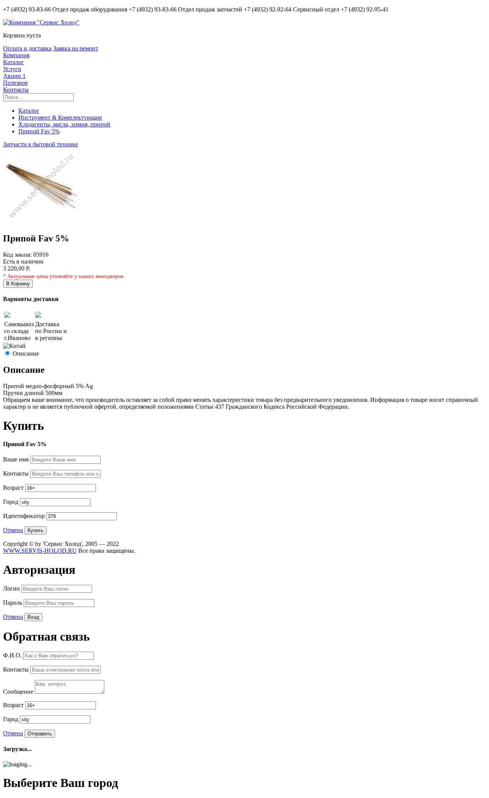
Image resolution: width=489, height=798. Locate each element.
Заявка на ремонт (75, 48)
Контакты (16, 89)
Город (11, 502)
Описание (26, 353)
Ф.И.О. (13, 655)
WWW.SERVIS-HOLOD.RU (40, 550)
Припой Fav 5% (39, 131)
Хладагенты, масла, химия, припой (64, 124)
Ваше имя (16, 459)
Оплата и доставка (27, 48)
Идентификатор (24, 516)
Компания (16, 55)
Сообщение (19, 691)
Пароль (13, 602)
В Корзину (18, 284)
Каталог (13, 62)
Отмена (13, 530)
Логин (12, 588)
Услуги (12, 69)
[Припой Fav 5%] (41, 222)
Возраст (14, 487)
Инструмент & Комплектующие (60, 117)
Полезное (15, 82)
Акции (14, 76)
